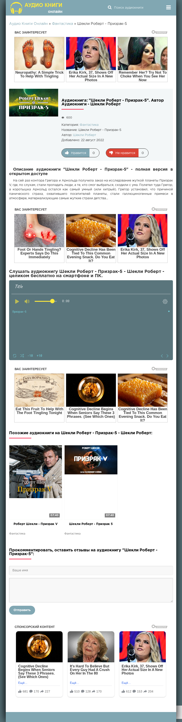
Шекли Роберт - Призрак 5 (91, 524)
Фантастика (89, 125)
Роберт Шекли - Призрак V (36, 524)
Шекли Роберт (84, 135)
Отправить (22, 610)
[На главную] (37, 8)
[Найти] (109, 7)
